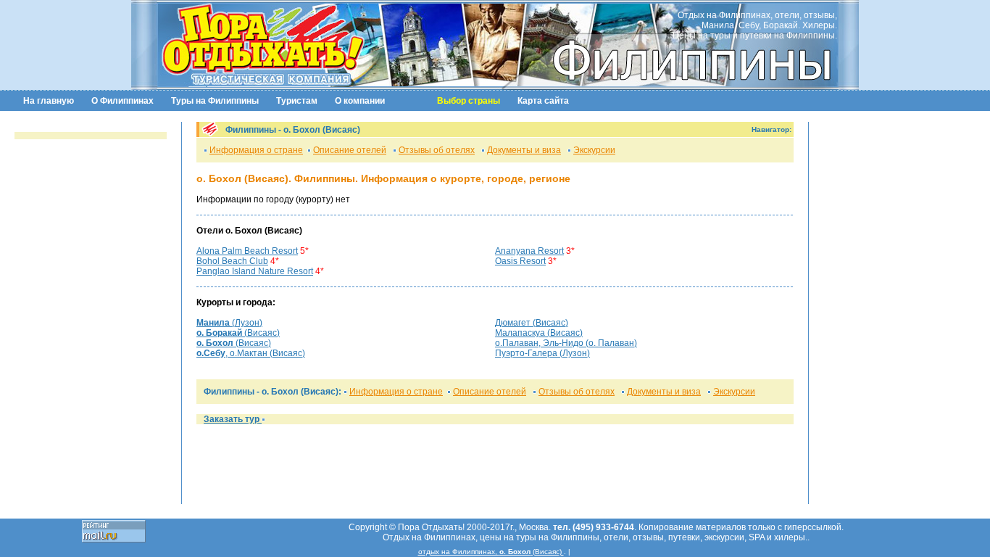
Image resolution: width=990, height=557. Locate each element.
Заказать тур (233, 419)
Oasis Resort (520, 261)
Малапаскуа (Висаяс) (539, 333)
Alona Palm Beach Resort (247, 251)
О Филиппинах (122, 101)
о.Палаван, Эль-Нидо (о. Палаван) (566, 343)
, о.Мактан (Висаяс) (250, 353)
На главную (48, 101)
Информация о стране (256, 150)
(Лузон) (229, 323)
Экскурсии (594, 150)
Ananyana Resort (529, 251)
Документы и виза (524, 150)
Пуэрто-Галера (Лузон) (542, 353)
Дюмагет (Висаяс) (531, 323)
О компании (360, 101)
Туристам (296, 101)
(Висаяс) (238, 333)
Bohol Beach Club (232, 261)
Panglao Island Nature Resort (254, 271)
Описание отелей (349, 150)
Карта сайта (543, 101)
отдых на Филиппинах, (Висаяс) (491, 552)
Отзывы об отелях (437, 150)
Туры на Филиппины (215, 101)
